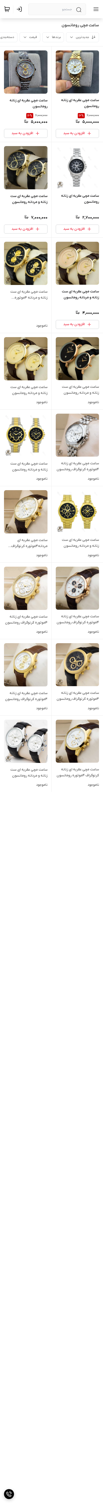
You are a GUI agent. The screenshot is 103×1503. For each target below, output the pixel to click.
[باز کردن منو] (95, 9)
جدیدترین (82, 37)
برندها (56, 37)
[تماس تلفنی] (9, 1494)
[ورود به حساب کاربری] (20, 9)
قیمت (33, 37)
